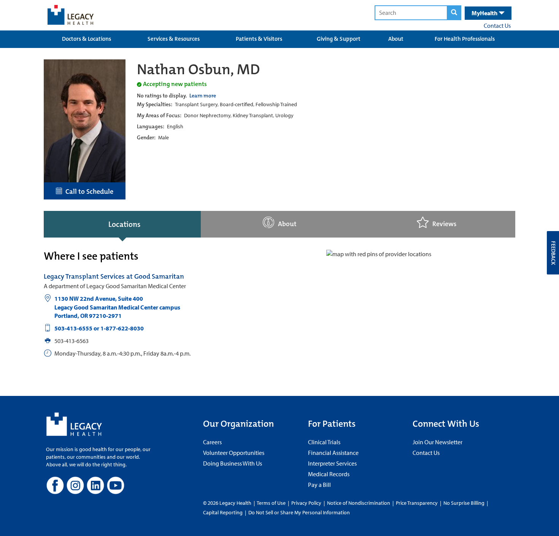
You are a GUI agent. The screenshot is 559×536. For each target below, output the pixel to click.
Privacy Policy (306, 502)
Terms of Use (272, 502)
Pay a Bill (319, 484)
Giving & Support (338, 39)
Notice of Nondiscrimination (358, 502)
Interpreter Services (332, 463)
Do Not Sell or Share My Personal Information (299, 512)
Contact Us (497, 25)
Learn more (202, 95)
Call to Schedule (87, 191)
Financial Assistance (333, 452)
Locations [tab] (124, 224)
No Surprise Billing (463, 502)
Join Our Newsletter (437, 442)
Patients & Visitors (259, 39)
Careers (212, 442)
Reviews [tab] (444, 224)
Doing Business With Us (232, 463)
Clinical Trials (324, 442)
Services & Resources (174, 39)
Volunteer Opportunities (233, 452)
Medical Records (328, 474)
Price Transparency (417, 502)
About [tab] (287, 224)
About (395, 39)
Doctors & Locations (86, 39)
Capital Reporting (223, 512)
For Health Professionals (465, 39)
